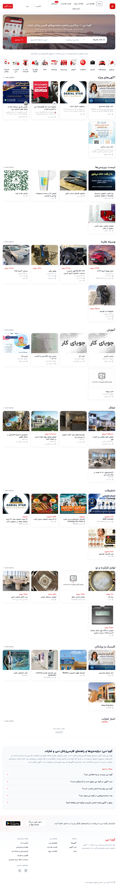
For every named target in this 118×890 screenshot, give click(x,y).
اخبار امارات (76, 8)
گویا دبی (109, 839)
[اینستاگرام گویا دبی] (25, 870)
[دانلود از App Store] (35, 823)
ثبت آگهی (8, 6)
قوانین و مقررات (22, 855)
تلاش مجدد (59, 732)
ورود (27, 6)
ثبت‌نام (18, 6)
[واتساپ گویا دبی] (19, 870)
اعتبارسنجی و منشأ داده (19, 851)
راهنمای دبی (90, 3)
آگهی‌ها (72, 842)
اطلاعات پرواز (78, 3)
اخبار (73, 851)
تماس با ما (24, 843)
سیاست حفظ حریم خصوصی (18, 859)
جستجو (17, 39)
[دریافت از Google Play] (13, 823)
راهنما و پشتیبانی (22, 847)
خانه (99, 3)
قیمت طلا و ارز (66, 3)
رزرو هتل (54, 3)
